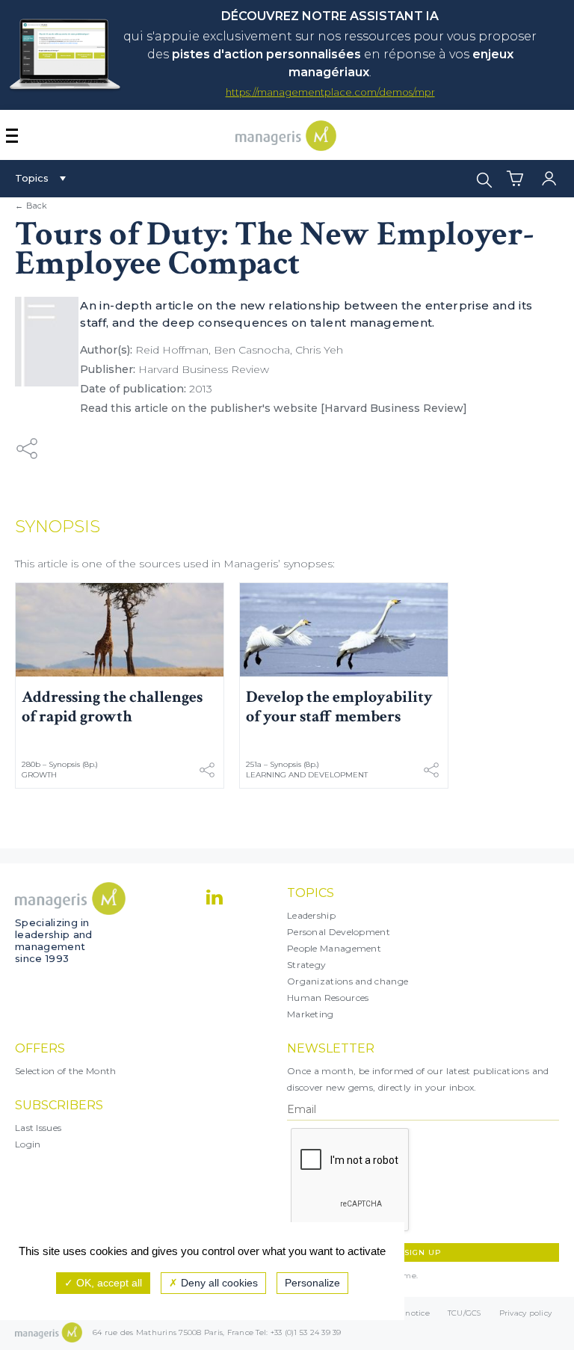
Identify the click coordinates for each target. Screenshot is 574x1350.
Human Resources (328, 997)
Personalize (312, 1283)
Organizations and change (347, 981)
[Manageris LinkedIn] (214, 897)
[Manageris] (285, 147)
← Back (31, 205)
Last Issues (38, 1127)
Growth (39, 775)
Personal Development (338, 931)
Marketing (310, 1014)
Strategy (306, 964)
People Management (334, 948)
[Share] (27, 448)
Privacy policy (525, 1313)
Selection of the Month (66, 1070)
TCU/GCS (464, 1313)
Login (28, 1144)
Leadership (311, 915)
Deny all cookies (218, 1283)
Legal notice (405, 1313)
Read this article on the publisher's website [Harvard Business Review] (273, 408)
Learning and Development (307, 775)
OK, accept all (107, 1283)
